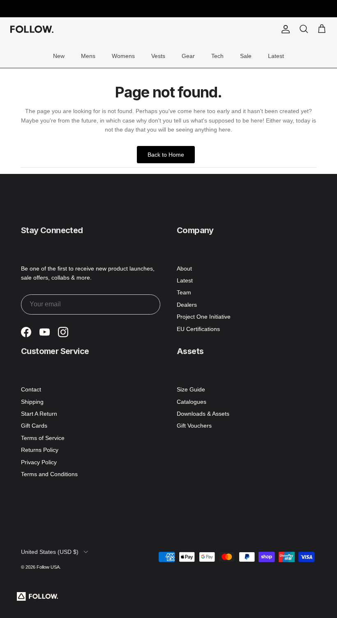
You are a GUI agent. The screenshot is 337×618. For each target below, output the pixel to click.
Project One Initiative (204, 316)
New (59, 56)
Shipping (32, 401)
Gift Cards (34, 425)
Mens (88, 56)
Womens (123, 56)
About (184, 268)
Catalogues (191, 401)
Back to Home (166, 154)
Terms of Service (43, 438)
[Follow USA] (31, 29)
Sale (246, 56)
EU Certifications (198, 329)
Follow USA (48, 567)
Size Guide (191, 389)
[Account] (284, 29)
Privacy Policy (39, 462)
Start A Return (39, 413)
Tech (217, 56)
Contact (31, 389)
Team (184, 292)
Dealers (187, 304)
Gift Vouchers (194, 425)
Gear (188, 56)
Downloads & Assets (203, 413)
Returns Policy (39, 450)
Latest (276, 56)
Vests (158, 56)
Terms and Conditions (49, 474)
